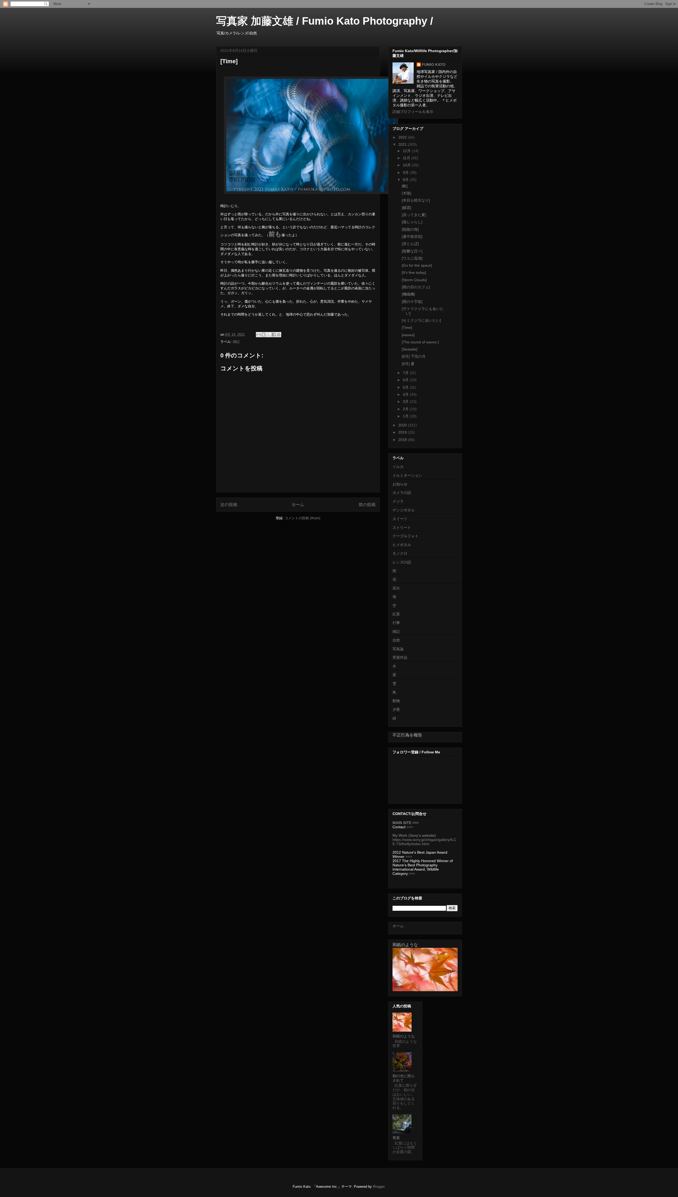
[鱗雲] (406, 208)
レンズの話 (401, 562)
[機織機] (408, 294)
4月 (406, 394)
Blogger (378, 1187)
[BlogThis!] (263, 334)
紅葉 (396, 614)
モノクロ (399, 553)
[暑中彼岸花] (412, 236)
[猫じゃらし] (412, 222)
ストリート (401, 527)
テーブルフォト (405, 536)
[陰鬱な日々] (412, 251)
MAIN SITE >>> (405, 823)
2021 (403, 144)
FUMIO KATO (433, 64)
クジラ (398, 501)
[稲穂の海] (410, 229)
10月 (407, 165)
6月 (406, 380)
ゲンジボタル (403, 510)
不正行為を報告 (407, 734)
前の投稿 (367, 504)
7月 (406, 373)
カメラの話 (401, 492)
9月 (406, 172)
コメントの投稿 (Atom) (302, 518)
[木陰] (406, 193)
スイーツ (399, 519)
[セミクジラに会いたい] (421, 320)
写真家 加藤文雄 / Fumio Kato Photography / (324, 21)
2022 (403, 137)
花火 (396, 588)
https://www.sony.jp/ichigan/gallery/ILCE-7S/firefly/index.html (424, 842)
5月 (406, 387)
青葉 (396, 1138)
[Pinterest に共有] (278, 334)
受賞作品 (399, 657)
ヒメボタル (401, 545)
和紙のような (405, 944)
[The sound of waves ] (420, 342)
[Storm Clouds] (414, 280)
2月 (406, 409)
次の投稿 (228, 504)
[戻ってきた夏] (414, 215)
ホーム (298, 504)
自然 (396, 640)
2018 (403, 440)
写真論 (398, 649)
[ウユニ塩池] (412, 258)
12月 (407, 151)
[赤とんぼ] (410, 244)
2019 (403, 432)
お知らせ (399, 484)
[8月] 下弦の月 (414, 356)
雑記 (236, 342)
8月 (406, 179)
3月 (406, 401)
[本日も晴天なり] (416, 200)
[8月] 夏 (408, 364)
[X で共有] (268, 334)
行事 (396, 623)
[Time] (407, 327)
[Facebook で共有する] (273, 334)
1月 (406, 416)
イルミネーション (407, 475)
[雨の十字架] (412, 301)
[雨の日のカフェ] (416, 287)
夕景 (396, 709)
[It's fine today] (414, 272)
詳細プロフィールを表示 (412, 112)
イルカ (398, 467)
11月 (407, 158)
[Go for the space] (417, 265)
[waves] (408, 335)
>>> (410, 827)
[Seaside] (409, 349)
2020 (403, 425)
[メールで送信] (258, 334)
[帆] (405, 186)
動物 (396, 701)
